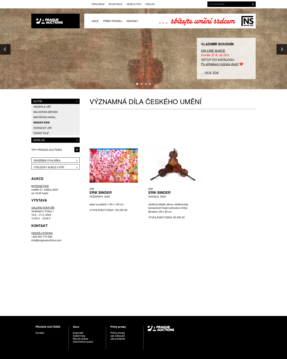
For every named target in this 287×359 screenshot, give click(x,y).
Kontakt (132, 21)
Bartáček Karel (44, 117)
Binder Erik (41, 122)
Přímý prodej (112, 21)
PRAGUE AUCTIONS (55, 21)
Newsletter (134, 4)
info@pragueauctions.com (46, 240)
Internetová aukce (83, 341)
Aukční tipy (79, 335)
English (150, 4)
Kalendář (78, 332)
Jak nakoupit (117, 335)
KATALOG (39, 140)
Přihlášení (98, 4)
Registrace (115, 4)
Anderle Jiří (42, 106)
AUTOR (37, 101)
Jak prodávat (117, 338)
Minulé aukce (80, 338)
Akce (95, 21)
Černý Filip (41, 133)
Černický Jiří (42, 128)
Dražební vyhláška (47, 160)
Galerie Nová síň (247, 21)
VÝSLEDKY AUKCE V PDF (49, 167)
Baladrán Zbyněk (45, 112)
